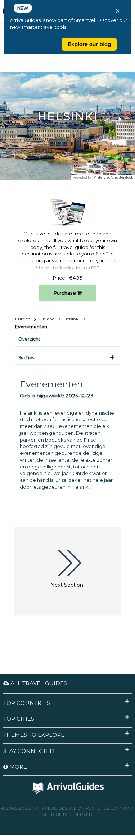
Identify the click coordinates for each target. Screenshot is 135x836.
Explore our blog (89, 44)
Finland (47, 319)
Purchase (65, 293)
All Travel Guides (38, 683)
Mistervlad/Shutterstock (113, 177)
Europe (22, 319)
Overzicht (29, 339)
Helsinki (72, 319)
